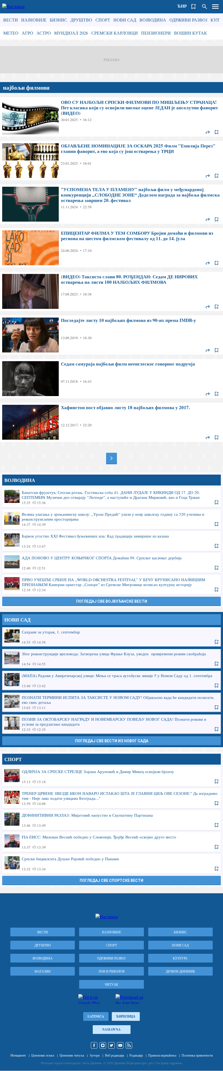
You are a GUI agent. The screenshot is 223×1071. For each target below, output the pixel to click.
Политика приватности (197, 1055)
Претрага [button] (204, 6)
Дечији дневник (180, 971)
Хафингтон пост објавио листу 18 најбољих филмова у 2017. (111, 422)
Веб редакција (114, 1055)
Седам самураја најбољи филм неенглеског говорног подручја (111, 378)
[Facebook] (94, 1045)
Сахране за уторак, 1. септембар (111, 636)
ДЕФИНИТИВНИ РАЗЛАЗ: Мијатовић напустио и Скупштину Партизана (111, 819)
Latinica (96, 1016)
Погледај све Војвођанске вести (111, 601)
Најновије (34, 20)
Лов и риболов (111, 971)
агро (27, 33)
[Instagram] (103, 1045)
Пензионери (156, 33)
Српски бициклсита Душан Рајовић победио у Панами (111, 863)
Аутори (94, 1055)
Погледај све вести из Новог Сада (111, 741)
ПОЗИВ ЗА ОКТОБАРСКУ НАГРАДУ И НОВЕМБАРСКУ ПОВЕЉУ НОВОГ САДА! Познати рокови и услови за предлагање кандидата (111, 724)
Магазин (43, 971)
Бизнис (58, 20)
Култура (180, 958)
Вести (10, 20)
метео (10, 33)
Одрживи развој (188, 20)
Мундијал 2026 (71, 33)
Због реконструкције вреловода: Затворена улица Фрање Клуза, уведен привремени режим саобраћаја (111, 658)
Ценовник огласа (42, 1055)
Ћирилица (125, 1016)
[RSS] (129, 1045)
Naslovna (111, 1029)
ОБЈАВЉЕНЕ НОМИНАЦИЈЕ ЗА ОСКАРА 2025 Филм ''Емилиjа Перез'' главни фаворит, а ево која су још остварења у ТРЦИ (111, 160)
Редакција (136, 1055)
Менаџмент (18, 1055)
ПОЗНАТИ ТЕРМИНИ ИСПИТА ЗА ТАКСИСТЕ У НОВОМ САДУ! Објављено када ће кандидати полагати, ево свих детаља (111, 702)
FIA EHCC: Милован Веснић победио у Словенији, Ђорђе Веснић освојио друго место (111, 841)
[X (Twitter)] (111, 1045)
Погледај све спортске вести (111, 880)
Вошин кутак (190, 33)
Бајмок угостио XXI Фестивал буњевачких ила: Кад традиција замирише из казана (111, 540)
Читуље (111, 984)
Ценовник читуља (72, 1055)
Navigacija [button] (215, 6)
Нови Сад (124, 20)
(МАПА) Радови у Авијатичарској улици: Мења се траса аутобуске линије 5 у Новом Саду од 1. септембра (111, 680)
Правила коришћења (162, 1055)
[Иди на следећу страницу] (111, 458)
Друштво (81, 20)
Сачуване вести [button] (193, 6)
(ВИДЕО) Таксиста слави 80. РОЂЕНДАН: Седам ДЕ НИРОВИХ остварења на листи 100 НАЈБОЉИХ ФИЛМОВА (111, 291)
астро (43, 33)
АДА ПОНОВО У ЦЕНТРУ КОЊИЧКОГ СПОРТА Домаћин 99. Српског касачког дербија (111, 562)
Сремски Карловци (114, 33)
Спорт (102, 20)
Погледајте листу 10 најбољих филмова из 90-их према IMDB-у (111, 335)
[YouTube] (120, 1045)
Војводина (153, 20)
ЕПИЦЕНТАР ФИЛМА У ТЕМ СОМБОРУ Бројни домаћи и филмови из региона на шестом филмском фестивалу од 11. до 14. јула (111, 247)
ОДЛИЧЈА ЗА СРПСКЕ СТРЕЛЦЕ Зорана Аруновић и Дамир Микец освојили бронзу (111, 776)
